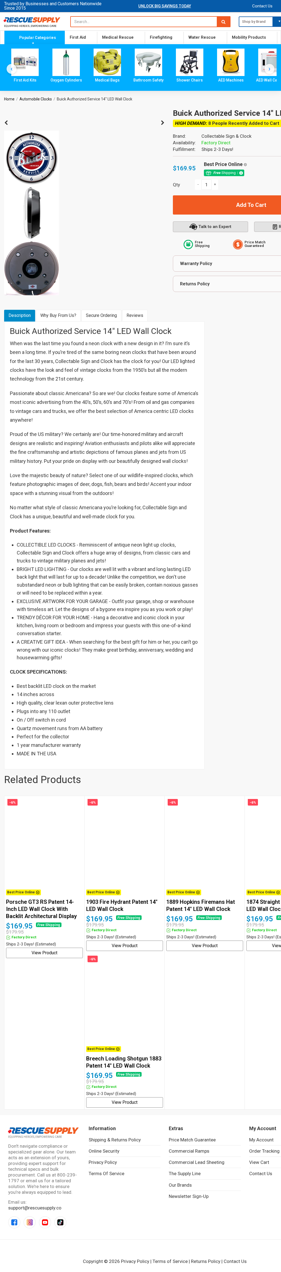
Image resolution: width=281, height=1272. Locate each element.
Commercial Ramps (189, 1151)
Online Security (104, 1151)
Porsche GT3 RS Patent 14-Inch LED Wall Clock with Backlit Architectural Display (41, 909)
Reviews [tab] (135, 315)
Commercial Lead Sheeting (196, 1162)
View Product (44, 952)
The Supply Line (185, 1173)
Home (9, 99)
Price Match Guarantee (192, 1139)
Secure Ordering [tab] (101, 315)
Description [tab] (20, 315)
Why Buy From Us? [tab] (58, 315)
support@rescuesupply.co (34, 1208)
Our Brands (180, 1185)
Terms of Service (106, 1173)
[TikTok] (60, 1222)
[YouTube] (45, 1222)
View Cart (259, 1162)
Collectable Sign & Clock (226, 136)
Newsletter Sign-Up (189, 1196)
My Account (261, 1139)
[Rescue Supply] (33, 19)
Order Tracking (264, 1151)
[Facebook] (14, 1222)
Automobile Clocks (35, 99)
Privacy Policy (103, 1162)
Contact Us (262, 6)
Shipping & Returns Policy (115, 1139)
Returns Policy (205, 1261)
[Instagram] (30, 1222)
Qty (176, 184)
